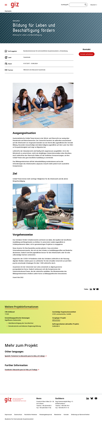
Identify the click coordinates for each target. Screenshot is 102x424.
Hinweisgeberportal (45, 414)
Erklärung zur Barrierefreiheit (80, 414)
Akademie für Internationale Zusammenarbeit (19, 419)
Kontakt (66, 414)
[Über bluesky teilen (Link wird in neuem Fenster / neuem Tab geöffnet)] (94, 290)
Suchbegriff (64, 4)
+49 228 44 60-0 (46, 405)
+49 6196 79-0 (65, 405)
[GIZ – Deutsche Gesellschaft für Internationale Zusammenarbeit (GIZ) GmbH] (15, 5)
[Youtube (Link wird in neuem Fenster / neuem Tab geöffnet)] (96, 399)
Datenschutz (18, 414)
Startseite (8, 11)
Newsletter (57, 414)
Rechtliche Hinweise (30, 414)
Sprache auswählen (94, 5)
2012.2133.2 (56, 320)
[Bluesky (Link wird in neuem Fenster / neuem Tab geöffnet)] (92, 399)
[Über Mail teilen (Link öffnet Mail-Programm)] (97, 290)
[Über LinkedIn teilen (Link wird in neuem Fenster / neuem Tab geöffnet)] (91, 290)
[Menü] (6, 5)
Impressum (8, 414)
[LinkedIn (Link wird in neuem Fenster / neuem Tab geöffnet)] (87, 399)
